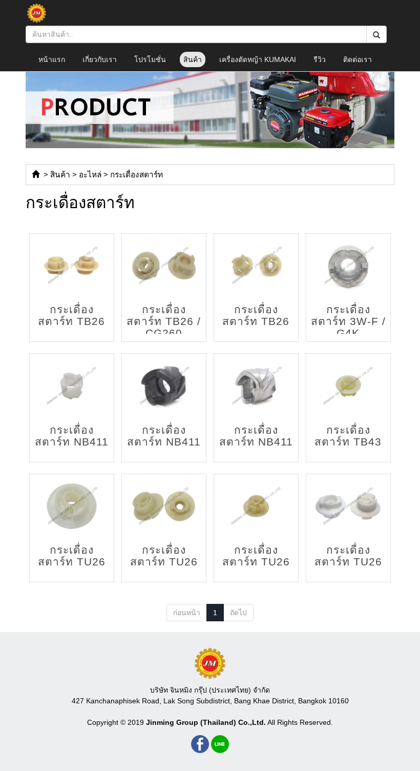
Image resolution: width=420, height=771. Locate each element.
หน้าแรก (51, 59)
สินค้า (192, 59)
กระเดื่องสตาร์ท (136, 174)
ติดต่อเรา (357, 59)
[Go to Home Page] (35, 174)
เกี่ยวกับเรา (99, 59)
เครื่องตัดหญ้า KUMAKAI (257, 59)
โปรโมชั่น (150, 59)
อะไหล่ (90, 174)
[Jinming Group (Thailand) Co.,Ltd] (210, 663)
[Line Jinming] (220, 744)
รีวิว (319, 59)
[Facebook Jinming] (200, 744)
